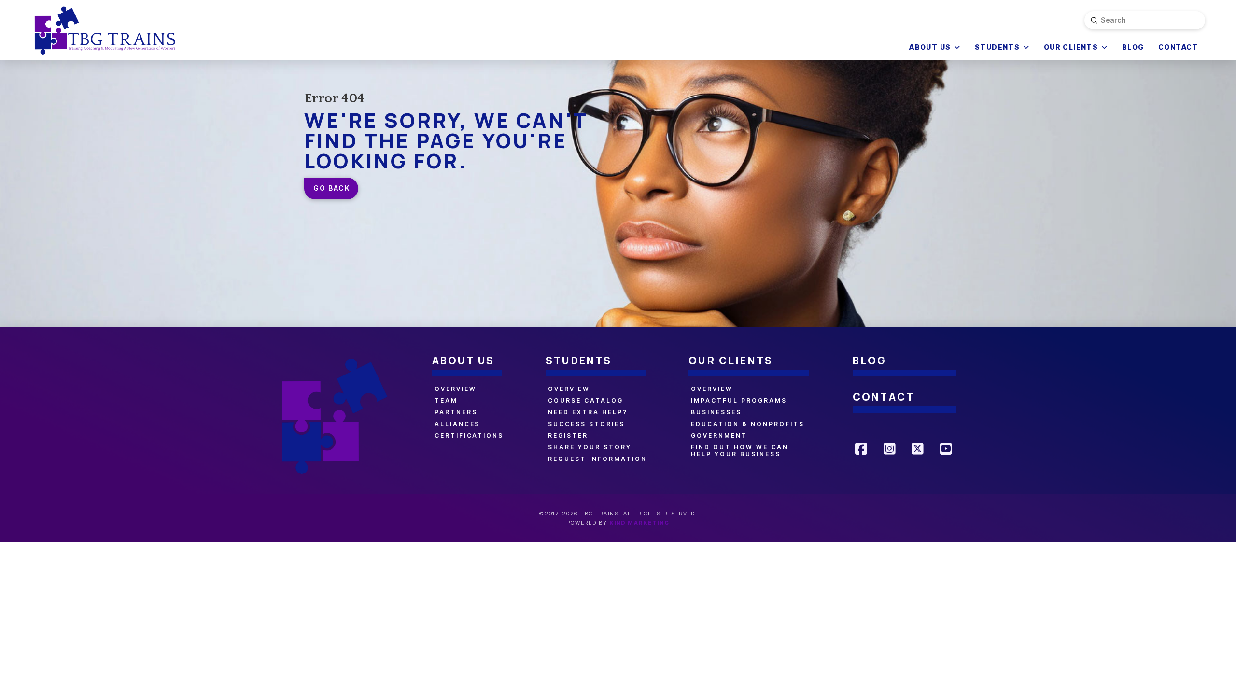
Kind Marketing (639, 522)
